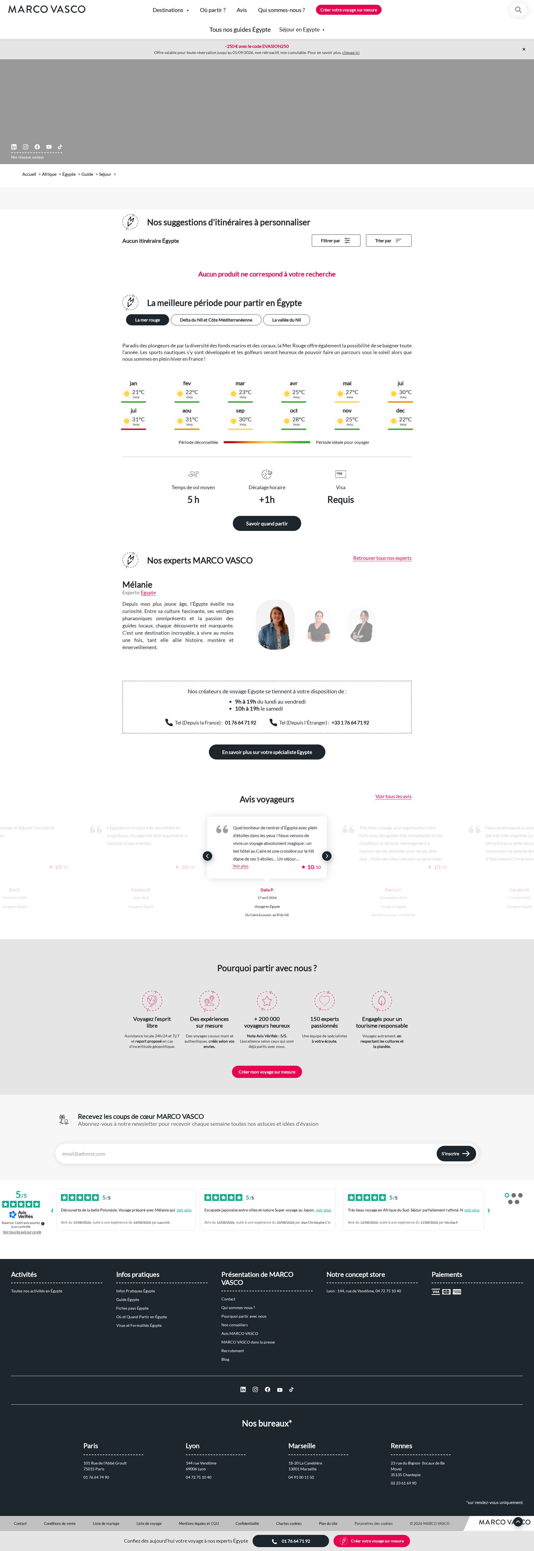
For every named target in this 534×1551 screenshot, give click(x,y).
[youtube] (49, 147)
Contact (228, 1299)
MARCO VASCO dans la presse (248, 1342)
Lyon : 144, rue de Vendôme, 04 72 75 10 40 (364, 1290)
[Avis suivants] (489, 1211)
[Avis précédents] (52, 1211)
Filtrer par (330, 240)
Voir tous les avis (393, 796)
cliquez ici (351, 52)
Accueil (29, 174)
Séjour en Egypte (299, 29)
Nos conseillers (234, 1324)
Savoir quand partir (267, 523)
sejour (105, 174)
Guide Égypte (127, 1299)
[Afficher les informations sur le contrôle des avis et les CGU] (43, 1223)
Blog (225, 1359)
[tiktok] (60, 147)
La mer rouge (147, 319)
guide (87, 174)
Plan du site (328, 1523)
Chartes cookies (289, 1523)
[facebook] (37, 147)
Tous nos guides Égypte (240, 29)
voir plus (184, 1210)
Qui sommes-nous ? (238, 1307)
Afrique (49, 174)
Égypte (69, 174)
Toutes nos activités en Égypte (36, 1290)
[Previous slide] (207, 856)
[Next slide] (327, 856)
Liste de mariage (106, 1523)
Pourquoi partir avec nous (243, 1316)
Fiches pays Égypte (132, 1308)
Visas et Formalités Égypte (139, 1325)
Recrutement (232, 1350)
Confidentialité (247, 1523)
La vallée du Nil (286, 319)
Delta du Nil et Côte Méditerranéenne (216, 319)
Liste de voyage (149, 1523)
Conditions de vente (60, 1523)
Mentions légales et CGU (199, 1523)
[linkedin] (14, 147)
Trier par (383, 240)
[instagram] (25, 147)
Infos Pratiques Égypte (135, 1290)
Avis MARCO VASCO (239, 1333)
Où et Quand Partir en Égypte (141, 1316)
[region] (328, 625)
